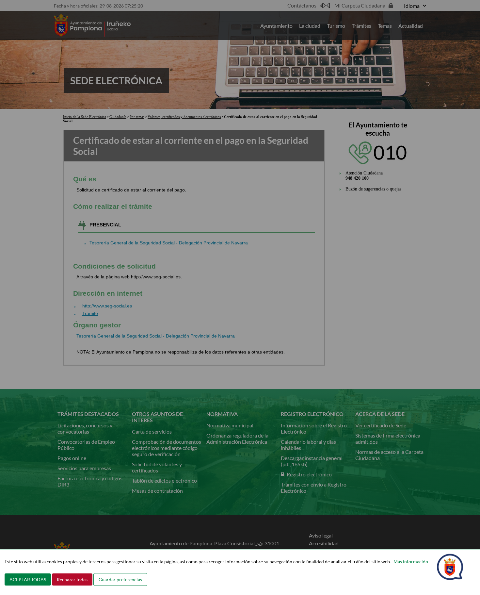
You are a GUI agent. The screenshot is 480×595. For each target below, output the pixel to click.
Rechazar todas (72, 579)
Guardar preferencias (120, 579)
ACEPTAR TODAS (27, 579)
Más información (410, 561)
